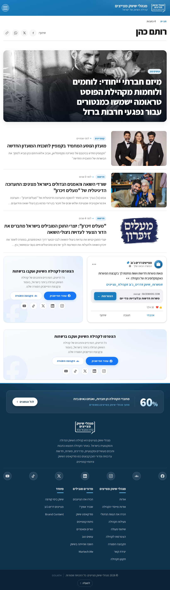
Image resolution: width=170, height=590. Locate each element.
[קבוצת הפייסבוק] (136, 476)
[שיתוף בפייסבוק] (32, 33)
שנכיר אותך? (86, 507)
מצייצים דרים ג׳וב (54, 507)
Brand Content (54, 514)
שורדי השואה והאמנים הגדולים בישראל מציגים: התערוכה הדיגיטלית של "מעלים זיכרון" (55, 187)
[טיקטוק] (33, 306)
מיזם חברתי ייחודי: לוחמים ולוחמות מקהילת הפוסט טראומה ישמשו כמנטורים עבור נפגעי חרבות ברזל (117, 96)
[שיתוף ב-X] (24, 33)
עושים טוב (154, 71)
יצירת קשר (120, 551)
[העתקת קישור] (6, 33)
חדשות (100, 176)
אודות (122, 499)
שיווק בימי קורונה (54, 499)
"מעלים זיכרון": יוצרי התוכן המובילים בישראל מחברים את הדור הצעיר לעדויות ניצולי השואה (55, 229)
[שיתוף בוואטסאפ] (15, 33)
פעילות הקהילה (117, 522)
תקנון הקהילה (118, 559)
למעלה (85, 583)
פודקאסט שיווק (84, 514)
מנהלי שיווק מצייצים (131, 6)
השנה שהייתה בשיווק (81, 544)
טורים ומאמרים (84, 529)
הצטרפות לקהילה (116, 537)
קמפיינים (99, 138)
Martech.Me (86, 551)
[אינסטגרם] (62, 306)
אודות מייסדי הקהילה (114, 507)
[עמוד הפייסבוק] (162, 476)
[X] (43, 306)
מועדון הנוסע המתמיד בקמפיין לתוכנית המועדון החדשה (56, 145)
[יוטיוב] (24, 306)
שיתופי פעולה (118, 529)
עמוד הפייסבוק (58, 295)
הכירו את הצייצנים (83, 499)
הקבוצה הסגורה (24, 295)
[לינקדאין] (52, 306)
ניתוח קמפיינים (85, 522)
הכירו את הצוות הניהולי (113, 514)
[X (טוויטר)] (59, 476)
